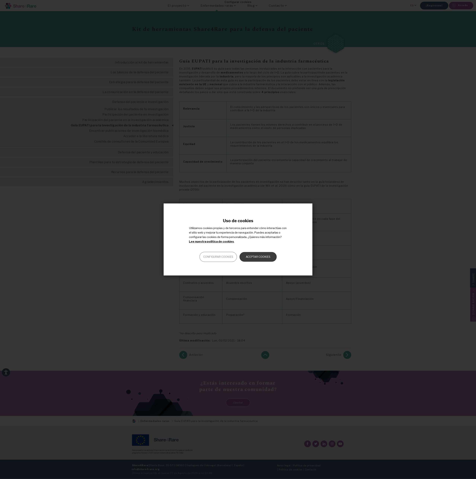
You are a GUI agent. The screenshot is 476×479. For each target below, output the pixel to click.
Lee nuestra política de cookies (211, 241)
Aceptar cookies (258, 256)
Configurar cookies (218, 256)
